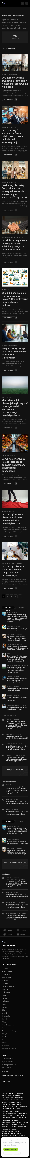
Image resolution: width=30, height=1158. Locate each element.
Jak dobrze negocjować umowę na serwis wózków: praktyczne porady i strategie (15, 245)
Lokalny (15, 1129)
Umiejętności (16, 1122)
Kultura (4, 1010)
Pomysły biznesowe (8, 563)
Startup (4, 1007)
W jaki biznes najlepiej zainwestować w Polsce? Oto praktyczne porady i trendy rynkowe (15, 299)
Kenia (22, 1116)
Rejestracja (22, 1127)
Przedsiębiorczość (12, 913)
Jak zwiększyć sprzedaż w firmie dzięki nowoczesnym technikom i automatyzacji (13, 136)
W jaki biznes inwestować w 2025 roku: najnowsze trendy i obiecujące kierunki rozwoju (17, 638)
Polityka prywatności (9, 1065)
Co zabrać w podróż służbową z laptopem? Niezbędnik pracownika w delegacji (15, 82)
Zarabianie (10, 626)
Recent (22, 821)
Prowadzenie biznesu (8, 237)
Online (19, 1133)
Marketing (5, 127)
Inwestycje (10, 635)
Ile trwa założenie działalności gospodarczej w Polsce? (17, 708)
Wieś (3, 397)
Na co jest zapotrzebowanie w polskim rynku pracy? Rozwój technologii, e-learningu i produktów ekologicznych (17, 658)
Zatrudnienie (6, 1122)
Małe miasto (6, 1125)
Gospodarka (6, 456)
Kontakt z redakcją (8, 1059)
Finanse (4, 290)
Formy (14, 1127)
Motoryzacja (6, 1028)
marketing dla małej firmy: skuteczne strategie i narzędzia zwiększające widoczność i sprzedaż (14, 191)
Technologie (6, 1120)
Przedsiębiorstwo (7, 1131)
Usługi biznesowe (12, 705)
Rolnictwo (5, 980)
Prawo (23, 1125)
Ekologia (4, 1019)
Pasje (13, 1133)
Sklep (17, 1131)
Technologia (6, 992)
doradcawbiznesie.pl (8, 48)
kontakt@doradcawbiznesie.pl (12, 1075)
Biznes (4, 74)
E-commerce (6, 974)
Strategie (15, 1120)
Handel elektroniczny (9, 1031)
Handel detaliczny (8, 971)
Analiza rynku (6, 977)
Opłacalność (6, 1129)
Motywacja (5, 1133)
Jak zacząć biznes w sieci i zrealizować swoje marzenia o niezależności (13, 571)
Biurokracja (6, 1127)
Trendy (8, 799)
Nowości (21, 608)
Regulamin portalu (8, 1062)
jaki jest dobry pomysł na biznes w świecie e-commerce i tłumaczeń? (14, 353)
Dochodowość (22, 1113)
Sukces (4, 1043)
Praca (8, 654)
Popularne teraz (8, 608)
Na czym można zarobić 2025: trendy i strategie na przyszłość (17, 629)
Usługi (9, 676)
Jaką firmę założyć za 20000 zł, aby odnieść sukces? (17, 690)
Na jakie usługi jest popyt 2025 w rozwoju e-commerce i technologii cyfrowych (17, 680)
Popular (8, 821)
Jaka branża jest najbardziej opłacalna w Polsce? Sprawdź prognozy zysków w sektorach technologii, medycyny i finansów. (17, 618)
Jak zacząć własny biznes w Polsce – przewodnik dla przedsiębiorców (12, 519)
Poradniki (5, 968)
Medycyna (5, 1001)
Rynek (4, 1040)
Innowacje (15, 1125)
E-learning (5, 989)
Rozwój (4, 1013)
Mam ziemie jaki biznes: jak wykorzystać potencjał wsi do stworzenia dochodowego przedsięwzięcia (15, 408)
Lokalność (23, 1107)
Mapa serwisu (6, 1068)
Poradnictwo (6, 1118)
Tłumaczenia (6, 345)
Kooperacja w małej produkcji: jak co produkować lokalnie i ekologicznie (17, 699)
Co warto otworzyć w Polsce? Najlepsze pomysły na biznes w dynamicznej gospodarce (13, 465)
